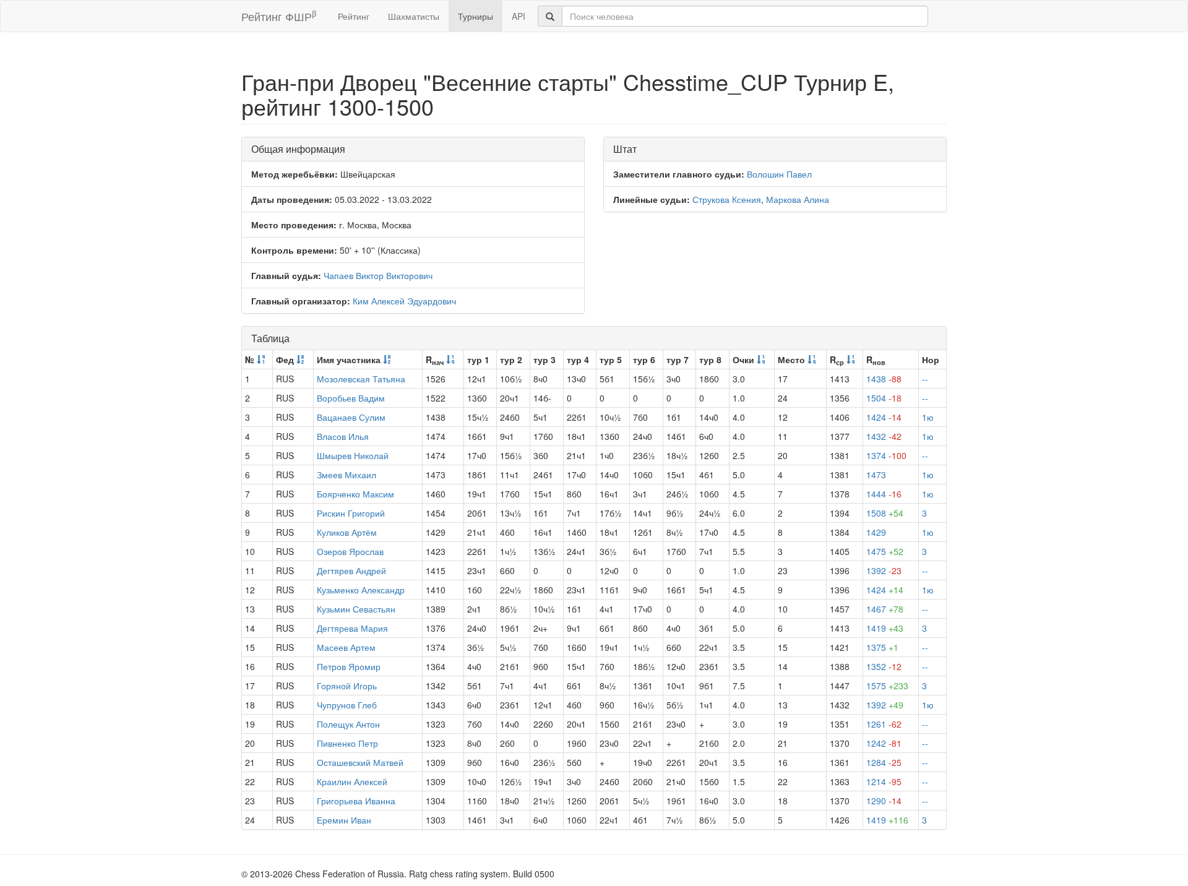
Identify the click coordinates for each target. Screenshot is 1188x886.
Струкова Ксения (726, 199)
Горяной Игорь (347, 685)
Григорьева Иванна (356, 800)
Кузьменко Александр (361, 589)
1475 (884, 551)
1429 (876, 532)
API (518, 16)
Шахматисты (413, 16)
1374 (886, 455)
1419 (884, 628)
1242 (884, 743)
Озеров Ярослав (350, 551)
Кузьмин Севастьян (356, 609)
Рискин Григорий (351, 513)
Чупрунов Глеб (347, 705)
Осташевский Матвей (360, 762)
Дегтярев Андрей (351, 570)
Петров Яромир (349, 666)
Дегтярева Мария (352, 628)
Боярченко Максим (355, 494)
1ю (928, 417)
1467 (884, 609)
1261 (884, 724)
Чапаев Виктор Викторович (378, 275)
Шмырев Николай (353, 455)
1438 (884, 378)
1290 (884, 800)
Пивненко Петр (347, 743)
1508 (884, 513)
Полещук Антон (348, 724)
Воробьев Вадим (351, 398)
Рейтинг (353, 16)
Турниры (475, 16)
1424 (884, 417)
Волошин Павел (779, 174)
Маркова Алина (797, 199)
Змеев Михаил (346, 474)
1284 (884, 762)
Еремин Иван (344, 820)
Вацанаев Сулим (351, 417)
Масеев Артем (346, 647)
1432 (884, 436)
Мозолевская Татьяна (361, 378)
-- (925, 378)
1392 (884, 570)
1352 (884, 666)
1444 (884, 494)
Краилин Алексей (352, 781)
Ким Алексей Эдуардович (404, 301)
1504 (884, 398)
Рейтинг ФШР (278, 15)
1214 (884, 781)
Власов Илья (343, 436)
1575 (887, 685)
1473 (876, 474)
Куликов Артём (347, 532)
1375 (882, 647)
